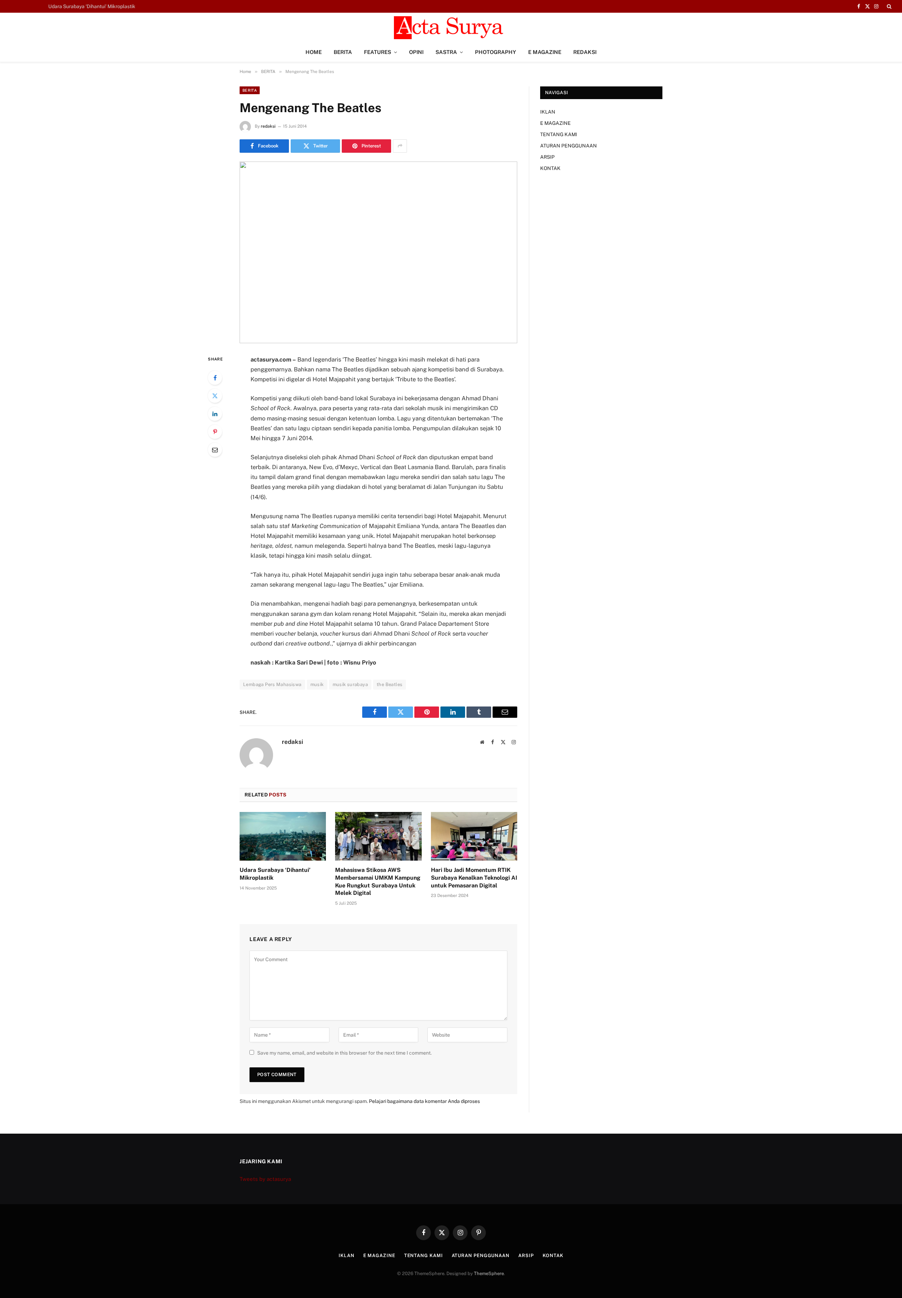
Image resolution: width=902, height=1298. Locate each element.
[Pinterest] (215, 432)
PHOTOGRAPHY (495, 52)
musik (317, 684)
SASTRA (446, 52)
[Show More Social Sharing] (400, 146)
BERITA (343, 52)
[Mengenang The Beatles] (378, 252)
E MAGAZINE (544, 52)
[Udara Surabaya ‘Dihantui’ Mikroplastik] (283, 836)
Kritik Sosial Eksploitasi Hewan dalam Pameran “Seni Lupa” (115, 6)
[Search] (888, 6)
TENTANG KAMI (558, 134)
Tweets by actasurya (265, 1179)
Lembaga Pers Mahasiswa (272, 684)
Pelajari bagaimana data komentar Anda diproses (424, 1101)
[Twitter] (215, 396)
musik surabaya (350, 684)
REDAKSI (585, 52)
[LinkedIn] (215, 414)
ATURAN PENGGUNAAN (568, 145)
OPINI (416, 52)
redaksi (268, 126)
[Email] (215, 450)
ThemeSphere (489, 1273)
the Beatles (389, 684)
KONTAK (550, 168)
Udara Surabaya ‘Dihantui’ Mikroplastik (275, 874)
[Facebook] (215, 378)
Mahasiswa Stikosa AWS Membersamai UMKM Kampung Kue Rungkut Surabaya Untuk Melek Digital (377, 881)
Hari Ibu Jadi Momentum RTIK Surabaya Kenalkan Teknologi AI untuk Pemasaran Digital (474, 878)
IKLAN (547, 112)
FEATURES (377, 52)
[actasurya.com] (451, 28)
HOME (313, 52)
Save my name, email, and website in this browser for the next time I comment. (344, 1053)
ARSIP (547, 157)
